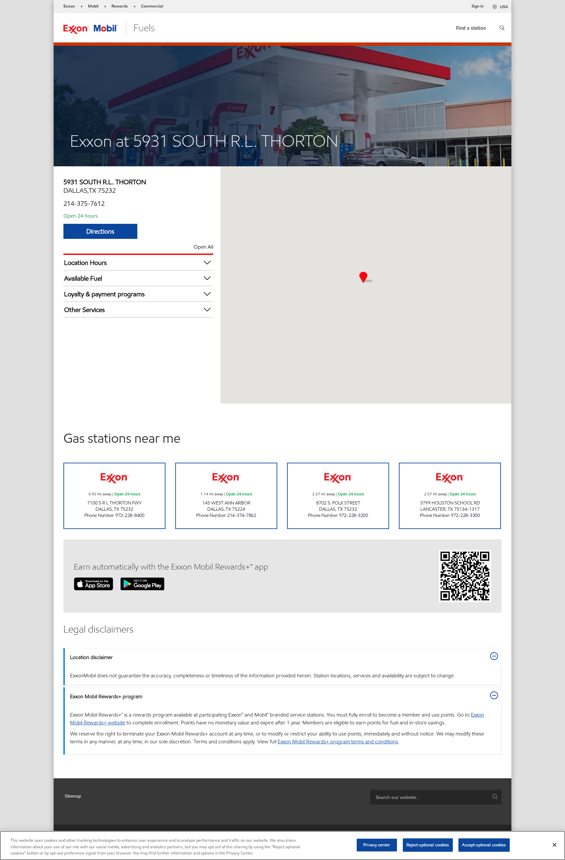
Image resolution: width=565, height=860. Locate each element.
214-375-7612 (84, 203)
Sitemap (73, 796)
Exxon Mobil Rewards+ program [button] (106, 696)
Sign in (477, 6)
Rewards (119, 6)
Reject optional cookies (427, 845)
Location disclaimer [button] (91, 657)
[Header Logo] (109, 27)
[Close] (554, 844)
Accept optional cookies (484, 845)
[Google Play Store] (142, 583)
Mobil (93, 6)
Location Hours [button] (85, 262)
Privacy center (376, 845)
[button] (502, 27)
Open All (203, 246)
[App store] (93, 583)
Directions (100, 231)
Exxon (69, 6)
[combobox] (436, 797)
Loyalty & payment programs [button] (104, 294)
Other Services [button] (84, 310)
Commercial (152, 6)
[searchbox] (429, 797)
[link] (471, 26)
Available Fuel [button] (83, 278)
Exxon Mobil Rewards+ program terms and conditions (338, 741)
